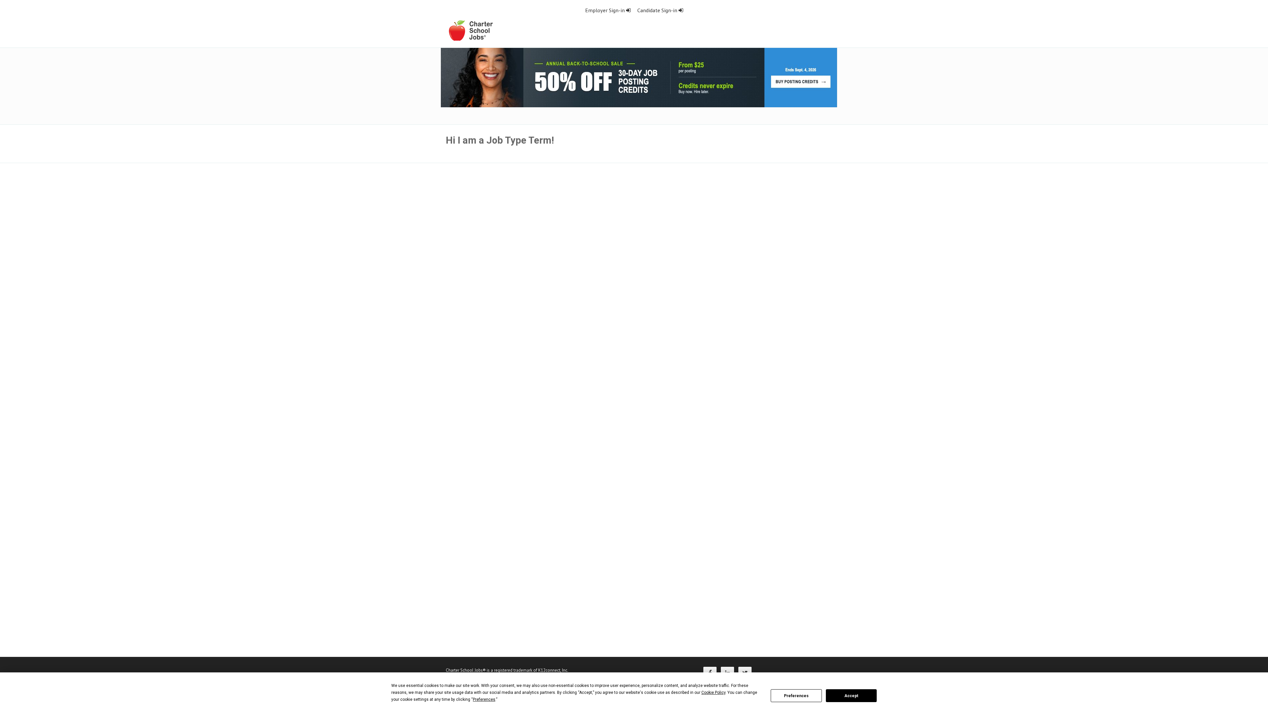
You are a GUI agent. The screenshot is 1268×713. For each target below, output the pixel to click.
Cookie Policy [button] (713, 692)
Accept (851, 696)
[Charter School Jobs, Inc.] (470, 30)
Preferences (796, 696)
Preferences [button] (484, 699)
